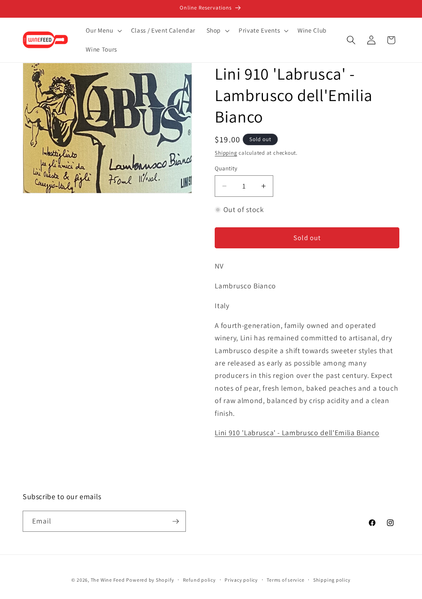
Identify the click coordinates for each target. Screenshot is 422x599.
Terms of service (285, 580)
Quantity (226, 168)
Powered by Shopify (150, 580)
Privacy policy (241, 580)
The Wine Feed (108, 580)
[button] (102, 30)
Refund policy (199, 580)
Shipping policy (332, 580)
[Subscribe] (175, 521)
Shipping (226, 152)
